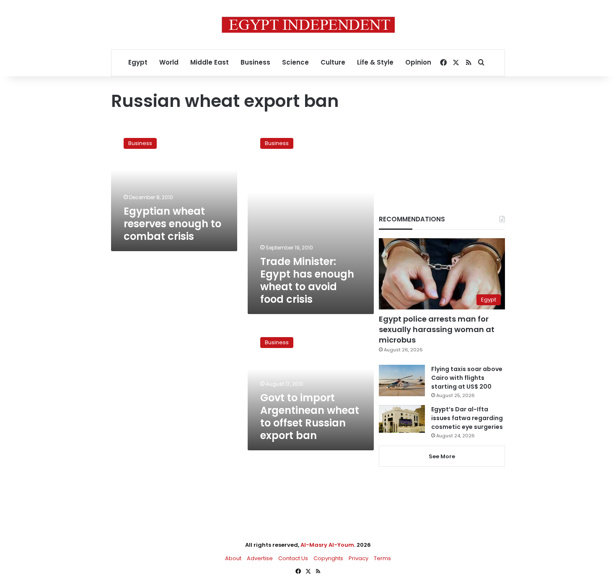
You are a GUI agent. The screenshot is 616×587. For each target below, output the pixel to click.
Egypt (138, 62)
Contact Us (293, 558)
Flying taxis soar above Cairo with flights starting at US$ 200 (466, 378)
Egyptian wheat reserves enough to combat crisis (172, 223)
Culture (333, 62)
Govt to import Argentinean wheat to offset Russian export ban (309, 416)
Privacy (358, 558)
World (169, 62)
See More (442, 456)
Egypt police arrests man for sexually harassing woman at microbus (436, 329)
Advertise (260, 558)
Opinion (418, 62)
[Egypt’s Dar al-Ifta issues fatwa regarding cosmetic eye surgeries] (402, 419)
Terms (382, 558)
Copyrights (328, 558)
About (233, 558)
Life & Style (375, 62)
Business (255, 62)
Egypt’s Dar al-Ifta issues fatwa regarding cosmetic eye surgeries (467, 418)
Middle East (209, 62)
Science (295, 62)
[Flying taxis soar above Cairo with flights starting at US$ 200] (402, 380)
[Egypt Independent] (308, 25)
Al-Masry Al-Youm (327, 545)
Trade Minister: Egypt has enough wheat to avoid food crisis (307, 280)
